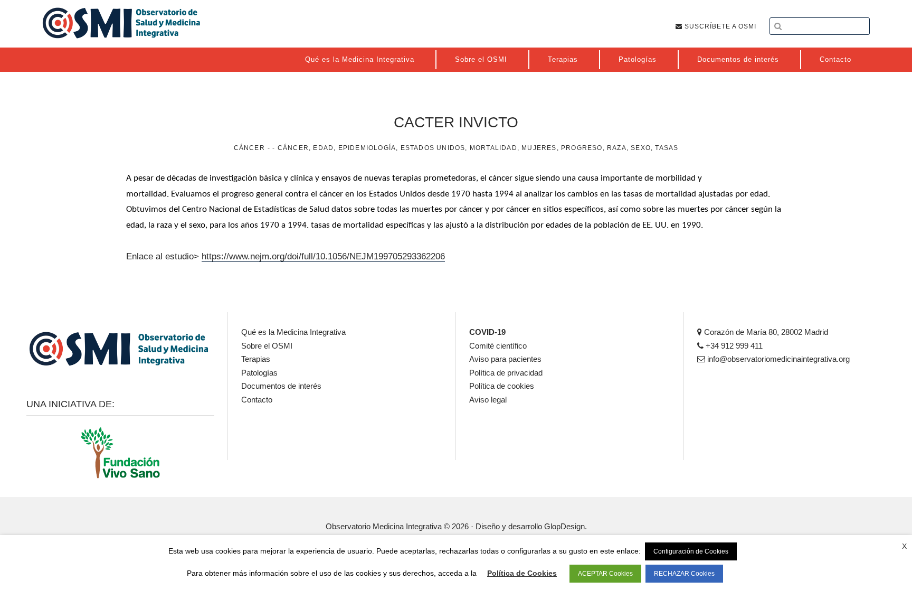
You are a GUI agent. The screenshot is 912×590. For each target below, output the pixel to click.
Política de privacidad (506, 372)
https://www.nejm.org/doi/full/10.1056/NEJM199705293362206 (323, 256)
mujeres (538, 148)
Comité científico (498, 345)
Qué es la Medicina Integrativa (293, 331)
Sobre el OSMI (266, 345)
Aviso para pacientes (505, 358)
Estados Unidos (433, 148)
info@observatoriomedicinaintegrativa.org (777, 358)
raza (616, 148)
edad (323, 148)
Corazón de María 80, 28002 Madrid (765, 331)
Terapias (255, 358)
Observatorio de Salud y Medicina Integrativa (121, 22)
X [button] (904, 546)
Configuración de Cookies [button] (690, 551)
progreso (582, 148)
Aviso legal (488, 399)
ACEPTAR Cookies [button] (605, 573)
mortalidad (493, 148)
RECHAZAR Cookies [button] (684, 573)
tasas (666, 148)
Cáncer (249, 148)
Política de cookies (501, 385)
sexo (641, 148)
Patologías (259, 372)
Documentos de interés (281, 385)
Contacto (256, 399)
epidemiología (367, 148)
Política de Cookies (522, 573)
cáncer (293, 148)
